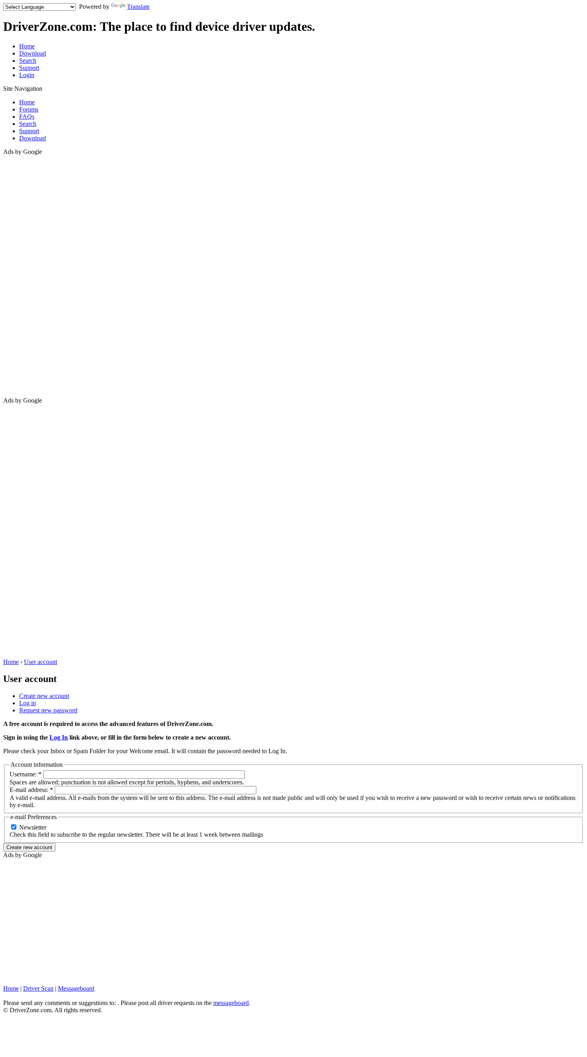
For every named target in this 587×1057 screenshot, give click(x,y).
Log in (27, 703)
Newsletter (32, 827)
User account (40, 661)
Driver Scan (38, 988)
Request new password (48, 710)
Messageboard (76, 988)
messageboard (231, 1002)
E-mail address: (31, 789)
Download (32, 53)
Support (29, 67)
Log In (59, 737)
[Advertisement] (35, 275)
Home (27, 46)
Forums (28, 109)
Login (26, 75)
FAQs (26, 116)
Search (27, 60)
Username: (26, 774)
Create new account (44, 695)
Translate (138, 6)
